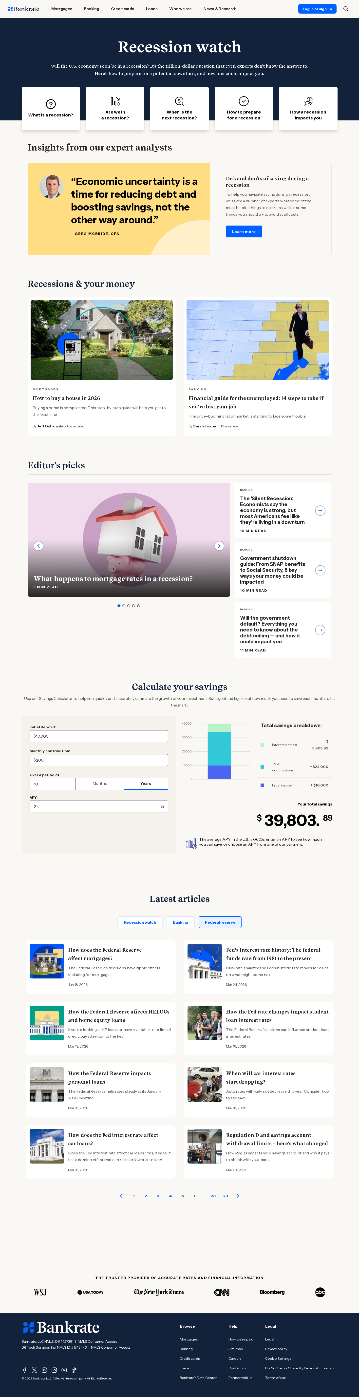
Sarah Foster (205, 426)
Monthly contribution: (50, 751)
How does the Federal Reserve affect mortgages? (105, 954)
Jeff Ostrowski (50, 426)
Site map (235, 1349)
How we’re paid (240, 1339)
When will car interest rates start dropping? (261, 1078)
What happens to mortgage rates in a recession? (113, 578)
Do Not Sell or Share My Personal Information (301, 1368)
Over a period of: (45, 775)
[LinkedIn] (54, 1370)
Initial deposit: (43, 727)
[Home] (23, 8)
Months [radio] (100, 783)
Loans (184, 1368)
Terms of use (275, 1378)
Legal (269, 1339)
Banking (180, 922)
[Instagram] (44, 1370)
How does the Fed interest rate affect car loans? (113, 1139)
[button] (118, 605)
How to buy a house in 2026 (66, 398)
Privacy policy (276, 1349)
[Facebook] (25, 1370)
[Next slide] (219, 546)
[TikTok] (74, 1370)
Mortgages (189, 1339)
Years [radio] (145, 783)
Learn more (244, 231)
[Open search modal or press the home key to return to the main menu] (345, 8)
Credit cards (190, 1358)
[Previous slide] (38, 546)
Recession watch (140, 922)
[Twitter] (35, 1370)
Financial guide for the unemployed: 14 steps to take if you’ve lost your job (256, 402)
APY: (34, 797)
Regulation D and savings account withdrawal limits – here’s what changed (277, 1139)
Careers (234, 1358)
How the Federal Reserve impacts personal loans (109, 1078)
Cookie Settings (278, 1358)
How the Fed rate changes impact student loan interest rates (277, 1016)
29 (225, 1195)
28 (213, 1195)
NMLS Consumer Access (97, 1341)
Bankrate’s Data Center (198, 1378)
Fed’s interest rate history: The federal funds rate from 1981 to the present (273, 954)
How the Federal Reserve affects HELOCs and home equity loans (119, 1016)
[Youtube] (64, 1370)
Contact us (237, 1368)
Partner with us (240, 1378)
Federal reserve (220, 922)
